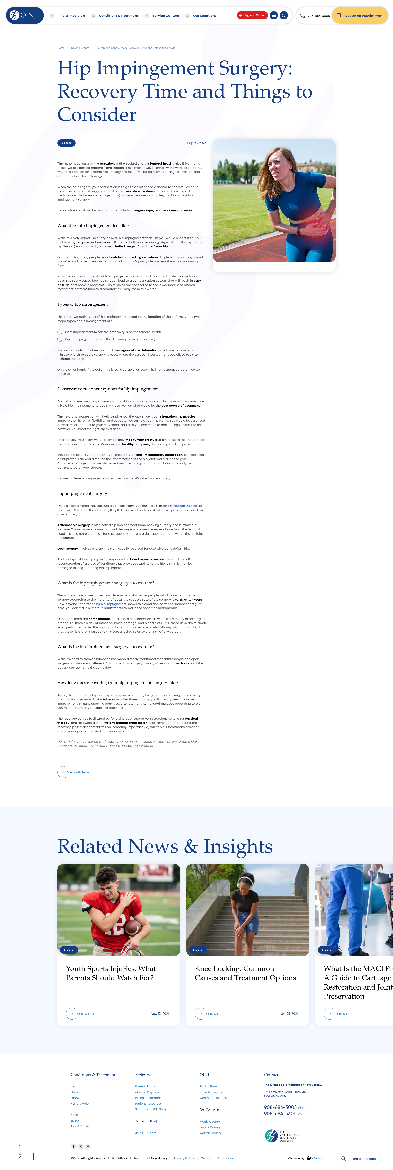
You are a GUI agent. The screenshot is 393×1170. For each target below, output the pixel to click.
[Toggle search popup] (284, 15)
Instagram (88, 1147)
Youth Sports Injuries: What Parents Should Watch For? (118, 945)
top (19, 1156)
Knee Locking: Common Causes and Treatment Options (247, 945)
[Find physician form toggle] (342, 1158)
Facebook (74, 1147)
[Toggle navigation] (274, 15)
